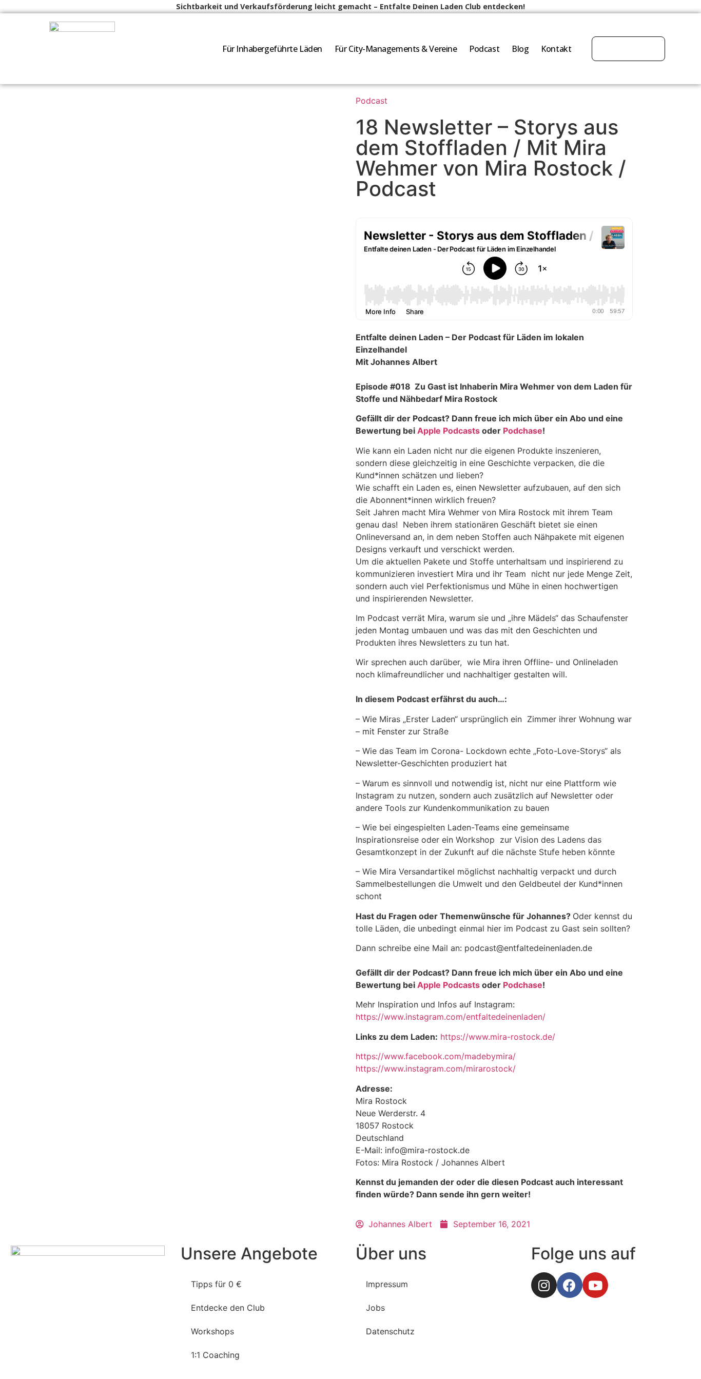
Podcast (484, 48)
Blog (520, 48)
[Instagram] (544, 1285)
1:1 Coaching (215, 1355)
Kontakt (556, 48)
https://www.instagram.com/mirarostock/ (436, 1068)
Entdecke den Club (228, 1308)
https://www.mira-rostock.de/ (497, 1037)
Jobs (375, 1308)
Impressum (387, 1284)
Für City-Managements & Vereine (396, 48)
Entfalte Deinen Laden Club (430, 6)
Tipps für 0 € (216, 1284)
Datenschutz (390, 1331)
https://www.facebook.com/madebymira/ (436, 1056)
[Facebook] (569, 1285)
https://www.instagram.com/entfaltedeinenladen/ (451, 1017)
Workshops (212, 1331)
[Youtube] (595, 1285)
